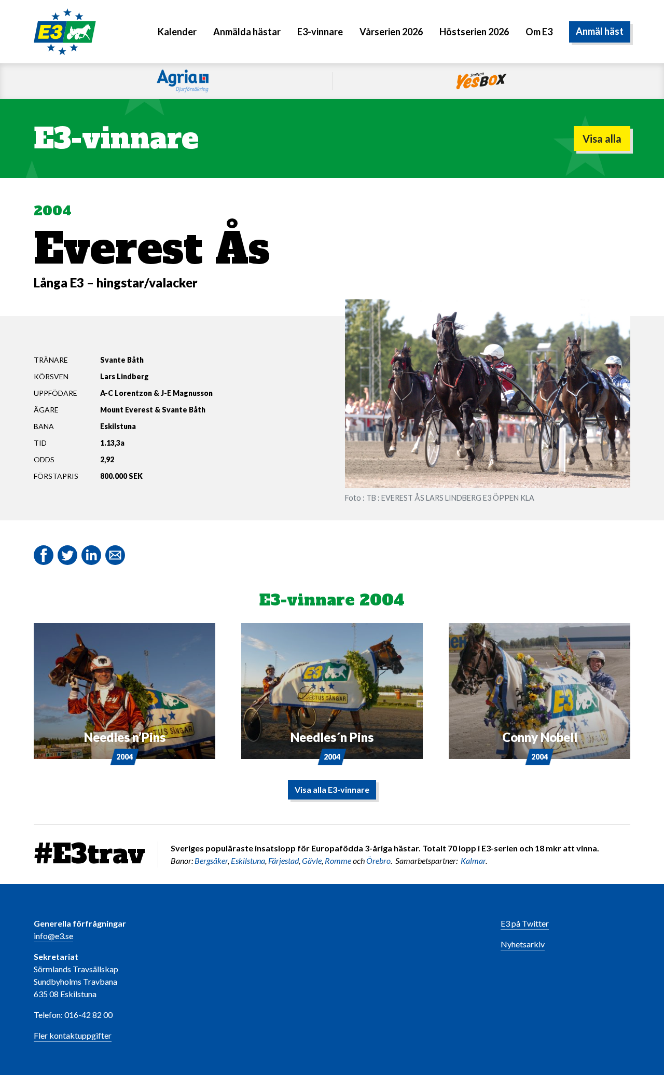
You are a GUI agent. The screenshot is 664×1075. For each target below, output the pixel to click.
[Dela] (91, 555)
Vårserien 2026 (391, 31)
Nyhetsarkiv (523, 944)
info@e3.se (53, 936)
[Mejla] (115, 555)
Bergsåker (211, 860)
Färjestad (283, 860)
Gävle (312, 860)
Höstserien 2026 (474, 31)
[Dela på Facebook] (43, 555)
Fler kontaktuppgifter (73, 1035)
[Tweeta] (67, 555)
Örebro (378, 860)
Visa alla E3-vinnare (332, 789)
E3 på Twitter (525, 923)
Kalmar (473, 860)
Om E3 (538, 31)
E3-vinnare (320, 31)
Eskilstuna (248, 860)
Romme (338, 860)
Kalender (177, 31)
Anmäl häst (600, 31)
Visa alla (602, 138)
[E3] (65, 30)
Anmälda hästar (247, 31)
